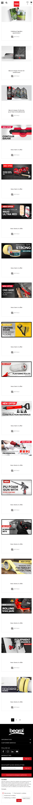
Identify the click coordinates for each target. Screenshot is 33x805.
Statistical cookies (10, 795)
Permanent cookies (20, 793)
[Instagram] (8, 751)
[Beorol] (16, 2)
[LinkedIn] (12, 751)
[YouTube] (17, 751)
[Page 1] (16, 720)
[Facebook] (3, 751)
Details (16, 36)
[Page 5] (20, 720)
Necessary (7, 793)
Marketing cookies (10, 797)
